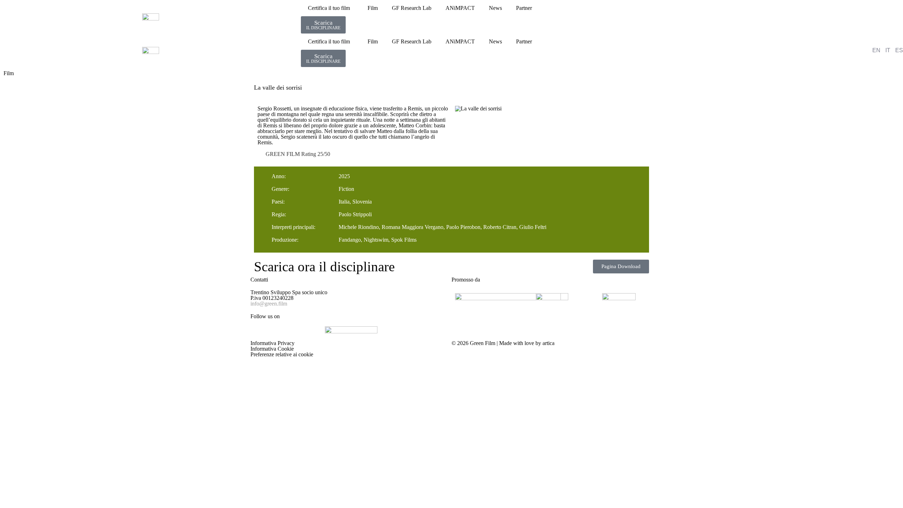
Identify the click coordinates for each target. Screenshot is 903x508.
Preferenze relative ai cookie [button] (281, 354)
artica (548, 343)
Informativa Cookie (272, 349)
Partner (524, 8)
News (495, 8)
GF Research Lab (411, 8)
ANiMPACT (460, 8)
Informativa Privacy (272, 343)
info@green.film (268, 304)
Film (373, 8)
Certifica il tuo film (329, 8)
